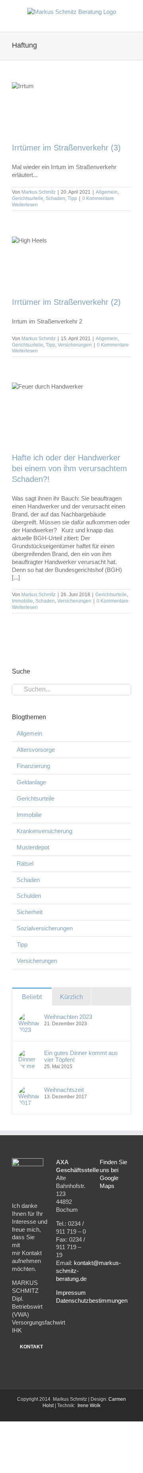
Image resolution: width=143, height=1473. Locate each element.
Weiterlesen (25, 205)
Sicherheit (30, 912)
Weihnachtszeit (64, 1089)
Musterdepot (33, 847)
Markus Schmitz (38, 192)
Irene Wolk (88, 1405)
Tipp (72, 198)
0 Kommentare (98, 198)
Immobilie (22, 601)
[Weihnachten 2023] (28, 1017)
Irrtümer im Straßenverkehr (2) (66, 302)
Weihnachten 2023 (68, 1016)
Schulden (29, 895)
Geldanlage (31, 782)
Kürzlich (71, 997)
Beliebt (32, 997)
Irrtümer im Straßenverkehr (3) (66, 147)
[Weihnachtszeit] (28, 1090)
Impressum (71, 1292)
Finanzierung (33, 765)
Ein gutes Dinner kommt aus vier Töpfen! (81, 1056)
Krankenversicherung (44, 831)
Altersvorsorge (36, 749)
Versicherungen (75, 345)
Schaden (55, 198)
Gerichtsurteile (27, 198)
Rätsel (25, 863)
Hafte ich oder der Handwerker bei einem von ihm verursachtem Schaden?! (69, 468)
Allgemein (107, 192)
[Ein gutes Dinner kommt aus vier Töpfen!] (28, 1053)
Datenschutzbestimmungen (92, 1300)
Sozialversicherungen (45, 928)
